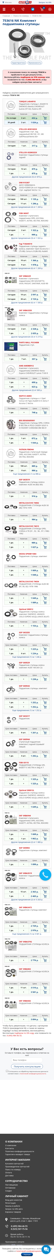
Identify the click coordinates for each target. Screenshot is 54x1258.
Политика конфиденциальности (19, 1151)
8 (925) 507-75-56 (19, 1229)
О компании (10, 1145)
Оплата (8, 1172)
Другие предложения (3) (27, 177)
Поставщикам (11, 1185)
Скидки (8, 1190)
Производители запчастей (17, 1166)
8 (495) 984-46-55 (19, 1226)
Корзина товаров (13, 1212)
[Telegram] (32, 10)
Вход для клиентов (13, 1200)
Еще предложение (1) (27, 474)
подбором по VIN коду (24, 1033)
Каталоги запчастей (14, 1163)
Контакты (9, 1148)
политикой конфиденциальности (33, 1074)
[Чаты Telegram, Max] (46, 1249)
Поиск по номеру (13, 1169)
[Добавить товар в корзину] (45, 118)
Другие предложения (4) (27, 207)
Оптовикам (10, 1188)
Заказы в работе (12, 1206)
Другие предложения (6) (27, 268)
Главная (6, 16)
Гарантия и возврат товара (17, 1154)
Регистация (10, 1203)
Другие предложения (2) (27, 390)
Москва (8, 2)
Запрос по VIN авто (14, 1209)
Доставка (9, 1175)
